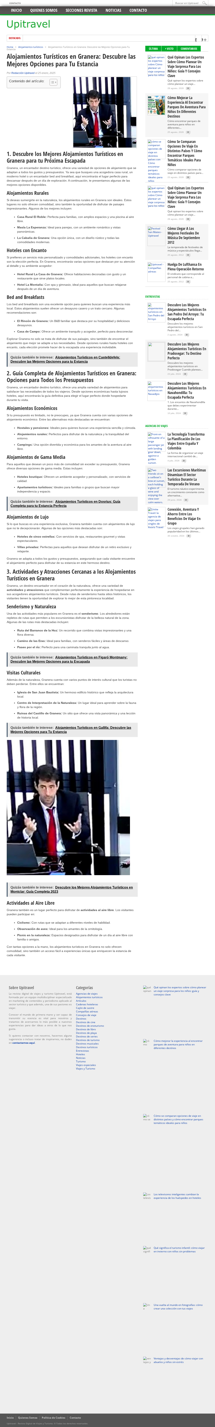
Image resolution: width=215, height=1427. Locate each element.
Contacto (15, 3)
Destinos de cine (85, 1022)
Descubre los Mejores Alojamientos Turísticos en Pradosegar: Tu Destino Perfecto (187, 351)
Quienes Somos (27, 1417)
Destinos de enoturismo (90, 1026)
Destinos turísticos (87, 1047)
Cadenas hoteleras (87, 1004)
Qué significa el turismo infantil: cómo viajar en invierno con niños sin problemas (179, 1249)
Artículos (81, 1001)
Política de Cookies (53, 1417)
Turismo (81, 1061)
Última (153, 49)
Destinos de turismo (88, 1040)
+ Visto (169, 49)
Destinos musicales (87, 1043)
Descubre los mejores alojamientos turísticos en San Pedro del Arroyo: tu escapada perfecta (187, 311)
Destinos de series (87, 1036)
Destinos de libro (86, 1029)
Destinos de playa (86, 1033)
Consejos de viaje (86, 1015)
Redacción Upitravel (23, 73)
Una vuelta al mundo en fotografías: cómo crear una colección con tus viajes (178, 1306)
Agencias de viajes (87, 993)
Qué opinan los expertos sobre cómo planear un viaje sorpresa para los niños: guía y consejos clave (186, 66)
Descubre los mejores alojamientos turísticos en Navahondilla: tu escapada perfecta (187, 390)
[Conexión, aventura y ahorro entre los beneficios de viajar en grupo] (156, 527)
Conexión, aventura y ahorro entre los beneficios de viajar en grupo (184, 516)
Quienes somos (43, 10)
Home (10, 46)
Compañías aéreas (87, 1011)
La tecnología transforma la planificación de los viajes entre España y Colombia (186, 441)
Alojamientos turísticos (30, 46)
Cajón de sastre (85, 1008)
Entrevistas (152, 296)
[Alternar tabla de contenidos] (51, 82)
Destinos (81, 1018)
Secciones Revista (81, 10)
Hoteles (80, 1054)
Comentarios (189, 49)
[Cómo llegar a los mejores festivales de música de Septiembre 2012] (156, 235)
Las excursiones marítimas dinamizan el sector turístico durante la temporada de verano (187, 477)
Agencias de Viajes (156, 426)
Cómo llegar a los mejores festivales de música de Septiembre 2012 (184, 235)
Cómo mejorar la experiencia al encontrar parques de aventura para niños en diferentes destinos (187, 106)
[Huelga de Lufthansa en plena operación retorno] (156, 271)
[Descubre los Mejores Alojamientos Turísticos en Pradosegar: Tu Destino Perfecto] (156, 360)
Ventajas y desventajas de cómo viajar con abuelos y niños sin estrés (178, 1360)
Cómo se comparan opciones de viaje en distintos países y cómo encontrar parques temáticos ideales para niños (185, 153)
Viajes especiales (86, 1065)
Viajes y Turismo (85, 1068)
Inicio (16, 10)
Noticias (113, 10)
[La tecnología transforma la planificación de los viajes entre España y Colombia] (156, 463)
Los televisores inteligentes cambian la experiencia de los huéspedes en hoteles (177, 1196)
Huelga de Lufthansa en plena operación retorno (186, 266)
